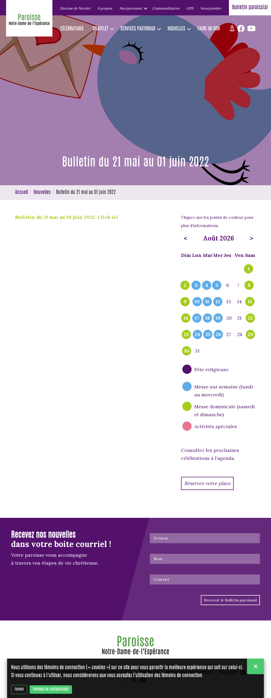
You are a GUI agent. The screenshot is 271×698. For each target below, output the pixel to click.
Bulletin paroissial (250, 7)
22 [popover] (250, 318)
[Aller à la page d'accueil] (29, 21)
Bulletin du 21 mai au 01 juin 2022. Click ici (66, 217)
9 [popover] (185, 302)
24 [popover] (197, 334)
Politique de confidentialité (51, 689)
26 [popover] (218, 334)
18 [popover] (207, 318)
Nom (158, 558)
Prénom (161, 538)
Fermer (19, 689)
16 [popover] (186, 318)
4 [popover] (206, 285)
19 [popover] (218, 318)
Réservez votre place (207, 483)
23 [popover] (186, 334)
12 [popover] (218, 302)
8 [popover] (249, 285)
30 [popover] (186, 351)
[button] (132, 8)
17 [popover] (197, 318)
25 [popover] (207, 334)
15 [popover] (250, 302)
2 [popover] (185, 285)
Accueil (21, 192)
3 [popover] (196, 285)
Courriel (161, 579)
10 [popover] (197, 302)
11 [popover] (207, 302)
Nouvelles (42, 192)
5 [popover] (217, 285)
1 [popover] (249, 269)
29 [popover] (250, 334)
